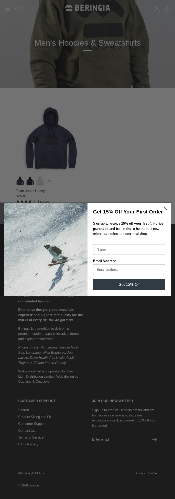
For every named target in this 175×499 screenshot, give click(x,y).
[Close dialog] (165, 208)
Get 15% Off (129, 284)
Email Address (104, 261)
